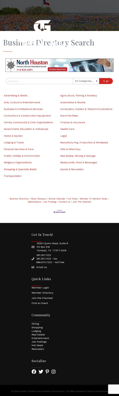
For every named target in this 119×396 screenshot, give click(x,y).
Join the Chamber (42, 298)
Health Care (67, 129)
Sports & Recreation (72, 169)
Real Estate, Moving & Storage (77, 155)
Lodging (36, 331)
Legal (63, 135)
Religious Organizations (18, 162)
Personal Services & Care (18, 149)
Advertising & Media (15, 95)
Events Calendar (57, 198)
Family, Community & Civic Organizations (28, 122)
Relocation (38, 349)
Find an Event (40, 303)
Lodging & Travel (14, 142)
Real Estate (38, 334)
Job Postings (50, 201)
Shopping (37, 327)
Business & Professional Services (23, 109)
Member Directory (42, 292)
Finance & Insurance (72, 122)
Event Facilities (69, 115)
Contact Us (64, 201)
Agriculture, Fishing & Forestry (78, 95)
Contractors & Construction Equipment (27, 115)
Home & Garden (13, 135)
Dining (35, 323)
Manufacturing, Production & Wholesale (84, 142)
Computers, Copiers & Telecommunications (86, 109)
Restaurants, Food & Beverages (78, 162)
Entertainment (40, 338)
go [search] (107, 80)
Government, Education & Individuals (26, 129)
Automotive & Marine (72, 102)
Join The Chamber (82, 201)
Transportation (13, 175)
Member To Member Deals (93, 198)
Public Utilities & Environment (22, 155)
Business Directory (19, 198)
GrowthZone (101, 391)
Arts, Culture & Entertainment (22, 102)
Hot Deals (72, 198)
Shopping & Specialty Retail (20, 169)
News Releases (38, 198)
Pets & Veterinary (70, 149)
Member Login (40, 287)
